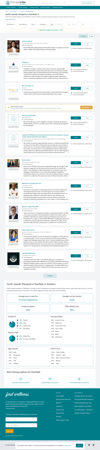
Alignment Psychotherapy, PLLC (31, 183)
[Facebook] (89, 445)
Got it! (79, 445)
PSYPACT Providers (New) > (82, 413)
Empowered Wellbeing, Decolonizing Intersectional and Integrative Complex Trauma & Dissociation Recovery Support (45, 136)
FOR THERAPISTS (87, 3)
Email (75, 44)
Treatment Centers (57, 7)
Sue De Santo (26, 160)
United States (13, 11)
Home (7, 11)
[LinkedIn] (93, 445)
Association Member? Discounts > (84, 399)
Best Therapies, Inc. (28, 86)
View (87, 44)
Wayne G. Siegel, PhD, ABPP (30, 207)
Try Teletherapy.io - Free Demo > (83, 410)
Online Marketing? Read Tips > (83, 403)
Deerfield (22, 11)
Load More (50, 276)
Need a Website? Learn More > (83, 406)
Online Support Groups (62, 420)
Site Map (58, 417)
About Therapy (23, 7)
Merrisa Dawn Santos (28, 230)
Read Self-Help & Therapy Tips (50, 383)
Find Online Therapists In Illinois (21, 383)
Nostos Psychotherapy (29, 115)
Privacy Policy (60, 413)
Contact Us (59, 406)
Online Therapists (45, 7)
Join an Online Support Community (79, 383)
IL (18, 11)
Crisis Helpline (60, 396)
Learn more (67, 445)
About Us (58, 403)
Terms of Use (60, 410)
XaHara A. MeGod (27, 41)
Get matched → (86, 107)
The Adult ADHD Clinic (28, 253)
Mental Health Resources (63, 399)
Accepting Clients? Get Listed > (83, 396)
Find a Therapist (11, 7)
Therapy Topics (34, 7)
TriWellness (25, 62)
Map (92, 36)
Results (84, 36)
